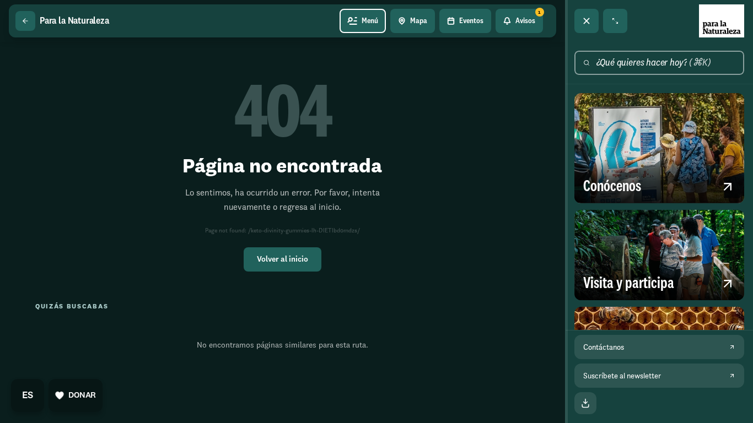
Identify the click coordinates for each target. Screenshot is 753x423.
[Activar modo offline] (585, 403)
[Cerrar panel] (586, 21)
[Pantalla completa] (615, 21)
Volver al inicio (282, 259)
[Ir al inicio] (721, 20)
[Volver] (25, 21)
